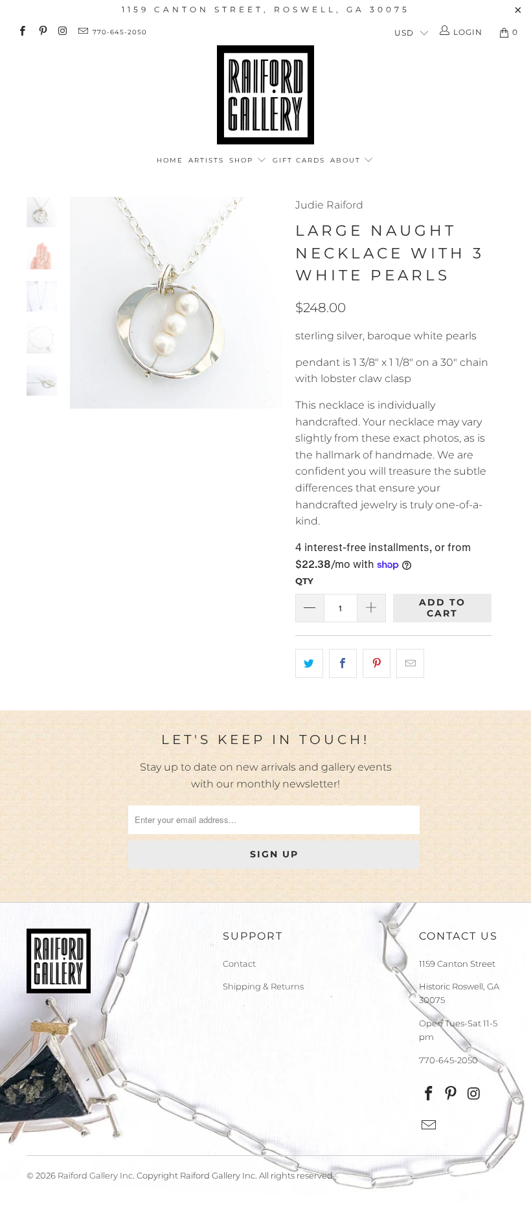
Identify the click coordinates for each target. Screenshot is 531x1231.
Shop (242, 160)
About (347, 160)
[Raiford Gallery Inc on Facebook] (21, 32)
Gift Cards (299, 160)
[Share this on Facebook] (343, 664)
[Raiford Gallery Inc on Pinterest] (41, 32)
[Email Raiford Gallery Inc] (82, 32)
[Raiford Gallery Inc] (265, 94)
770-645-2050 (120, 32)
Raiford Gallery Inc (95, 1175)
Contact (239, 963)
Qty (304, 581)
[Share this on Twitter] (309, 664)
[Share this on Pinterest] (376, 664)
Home (170, 160)
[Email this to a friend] (410, 664)
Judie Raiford (329, 205)
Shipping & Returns (263, 986)
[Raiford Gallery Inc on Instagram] (62, 32)
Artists (206, 160)
